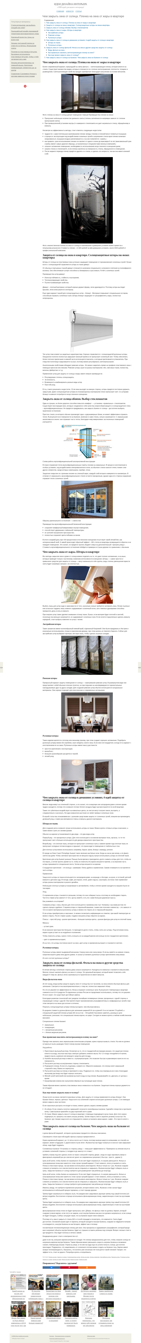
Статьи (78, 10)
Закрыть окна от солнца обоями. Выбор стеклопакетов (67, 27)
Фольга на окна (66, 1259)
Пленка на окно (83, 1259)
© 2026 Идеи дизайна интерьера (20, 1336)
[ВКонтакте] (51, 1267)
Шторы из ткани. (54, 42)
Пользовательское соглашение (63, 1336)
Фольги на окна (74, 1259)
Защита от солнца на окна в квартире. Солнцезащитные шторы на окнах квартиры (78, 25)
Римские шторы (54, 35)
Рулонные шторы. (55, 45)
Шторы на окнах (85, 1257)
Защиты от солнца (47, 1259)
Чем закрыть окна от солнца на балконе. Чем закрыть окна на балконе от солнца (77, 57)
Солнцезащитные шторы (73, 1257)
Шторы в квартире (95, 1257)
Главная (60, 10)
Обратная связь (91, 1336)
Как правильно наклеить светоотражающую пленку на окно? (71, 52)
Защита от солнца (62, 1257)
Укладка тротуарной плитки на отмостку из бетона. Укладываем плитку (23, 45)
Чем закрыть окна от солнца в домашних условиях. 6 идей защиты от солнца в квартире (80, 40)
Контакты (51, 1336)
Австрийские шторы (55, 32)
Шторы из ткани (57, 1259)
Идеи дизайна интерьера (70, 4)
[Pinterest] (69, 1267)
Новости (70, 10)
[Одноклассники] (87, 1267)
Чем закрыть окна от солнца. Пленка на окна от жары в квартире (71, 22)
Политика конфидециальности (57, 1338)
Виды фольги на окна (56, 50)
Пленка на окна (53, 1257)
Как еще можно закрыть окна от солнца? (63, 55)
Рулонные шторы (55, 37)
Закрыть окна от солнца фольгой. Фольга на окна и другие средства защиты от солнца (79, 47)
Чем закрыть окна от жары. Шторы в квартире (63, 30)
